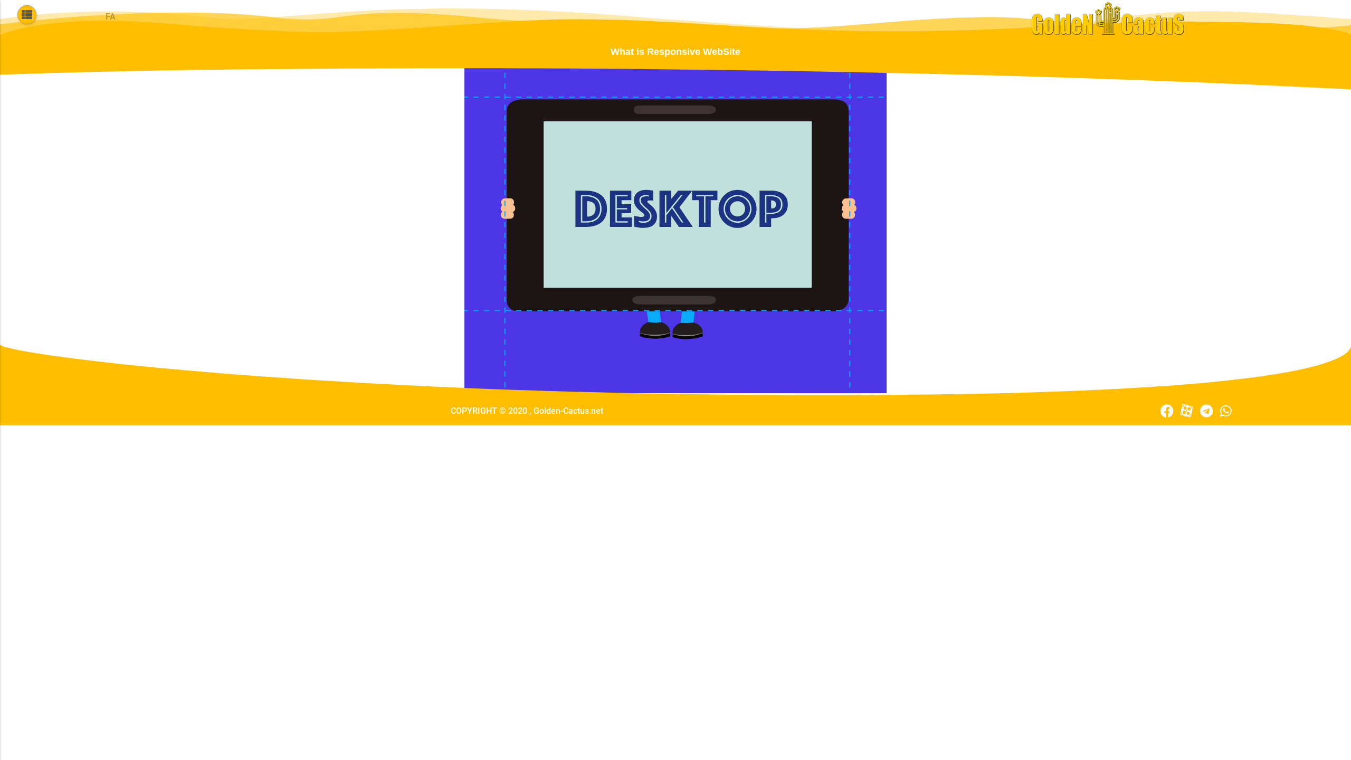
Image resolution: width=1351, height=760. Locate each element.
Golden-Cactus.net (568, 411)
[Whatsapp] (1225, 411)
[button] (26, 14)
